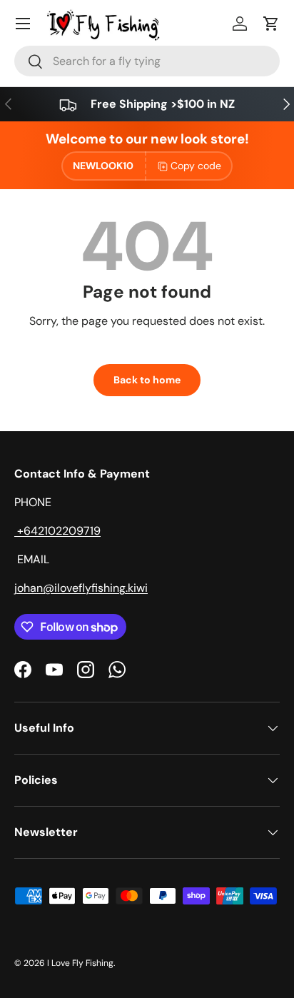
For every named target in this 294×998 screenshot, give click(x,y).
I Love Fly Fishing (80, 963)
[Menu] (23, 23)
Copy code (196, 165)
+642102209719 (57, 530)
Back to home (147, 379)
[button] (271, 23)
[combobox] (147, 61)
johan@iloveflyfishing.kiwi (81, 587)
